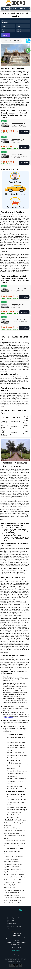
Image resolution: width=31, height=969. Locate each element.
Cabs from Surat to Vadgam (12, 882)
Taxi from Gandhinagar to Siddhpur (14, 843)
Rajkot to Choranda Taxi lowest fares (15, 872)
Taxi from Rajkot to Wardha (12, 869)
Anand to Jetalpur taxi (13, 760)
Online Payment (12, 918)
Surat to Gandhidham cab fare (13, 903)
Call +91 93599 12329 (20, 8)
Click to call (28, 44)
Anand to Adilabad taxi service (16, 794)
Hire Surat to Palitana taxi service (14, 890)
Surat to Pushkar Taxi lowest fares (14, 898)
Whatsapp (27, 53)
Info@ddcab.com (16, 950)
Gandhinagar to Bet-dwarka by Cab (14, 830)
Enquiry (5, 8)
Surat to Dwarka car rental (12, 893)
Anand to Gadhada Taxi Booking (16, 779)
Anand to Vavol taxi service (15, 815)
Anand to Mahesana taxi (14, 797)
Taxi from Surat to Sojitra (11, 895)
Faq (19, 918)
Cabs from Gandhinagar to (12, 828)
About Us (9, 915)
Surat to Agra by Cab (10, 885)
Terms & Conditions (13, 921)
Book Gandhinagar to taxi (11, 833)
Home (3, 41)
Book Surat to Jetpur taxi (11, 887)
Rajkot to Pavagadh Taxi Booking (14, 874)
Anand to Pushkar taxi (13, 817)
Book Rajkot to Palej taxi (11, 861)
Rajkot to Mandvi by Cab (11, 859)
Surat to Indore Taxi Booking (12, 900)
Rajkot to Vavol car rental (11, 867)
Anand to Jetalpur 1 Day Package (17, 755)
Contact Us (16, 915)
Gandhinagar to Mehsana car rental (14, 841)
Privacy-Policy (11, 923)
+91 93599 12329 (8, 718)
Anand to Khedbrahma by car (15, 745)
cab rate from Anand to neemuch (17, 799)
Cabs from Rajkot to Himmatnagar (14, 856)
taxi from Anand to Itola (14, 812)
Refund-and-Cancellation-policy (14, 928)
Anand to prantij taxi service (15, 758)
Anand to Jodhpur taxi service (16, 742)
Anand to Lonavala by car (14, 786)
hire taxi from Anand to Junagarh (17, 810)
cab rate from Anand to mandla (16, 807)
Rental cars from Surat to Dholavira (14, 880)
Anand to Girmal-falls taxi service (17, 771)
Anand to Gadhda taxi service (15, 753)
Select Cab (24, 132)
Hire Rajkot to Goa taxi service (13, 864)
